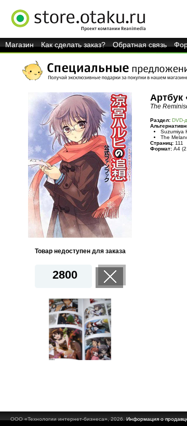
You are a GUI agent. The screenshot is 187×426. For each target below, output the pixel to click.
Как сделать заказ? (73, 44)
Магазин (19, 44)
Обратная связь (140, 44)
